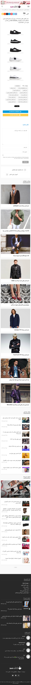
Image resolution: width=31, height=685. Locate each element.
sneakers (17, 86)
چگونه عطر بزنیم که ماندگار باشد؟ (14, 425)
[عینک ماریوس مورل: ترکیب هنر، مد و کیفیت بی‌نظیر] (25, 539)
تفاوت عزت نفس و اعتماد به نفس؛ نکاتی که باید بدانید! (12, 552)
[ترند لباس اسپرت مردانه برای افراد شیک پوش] (15, 368)
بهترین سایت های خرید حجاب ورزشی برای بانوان (12, 418)
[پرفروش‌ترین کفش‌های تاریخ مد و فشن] (15, 293)
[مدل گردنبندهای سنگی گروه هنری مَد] (26, 604)
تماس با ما (8, 672)
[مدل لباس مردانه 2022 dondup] (15, 318)
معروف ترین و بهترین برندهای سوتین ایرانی (11, 544)
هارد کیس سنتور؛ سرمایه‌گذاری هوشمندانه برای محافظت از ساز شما (12, 523)
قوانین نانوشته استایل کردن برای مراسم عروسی (12, 616)
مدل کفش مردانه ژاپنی (10, 99)
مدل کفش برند (24, 95)
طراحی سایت (26, 587)
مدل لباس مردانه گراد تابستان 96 (15, 609)
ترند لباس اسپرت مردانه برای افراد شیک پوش (19, 380)
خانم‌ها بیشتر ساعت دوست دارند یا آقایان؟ (12, 460)
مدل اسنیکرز (13, 88)
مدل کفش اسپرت (16, 90)
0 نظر (3, 10)
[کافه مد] (15, 668)
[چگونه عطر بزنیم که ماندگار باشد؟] (25, 427)
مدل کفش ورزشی (12, 102)
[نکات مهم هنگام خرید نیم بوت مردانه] (15, 244)
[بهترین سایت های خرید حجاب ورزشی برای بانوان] (25, 420)
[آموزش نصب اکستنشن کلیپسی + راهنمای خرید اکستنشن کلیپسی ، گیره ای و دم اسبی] (25, 511)
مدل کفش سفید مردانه (13, 95)
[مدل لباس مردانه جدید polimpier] (15, 194)
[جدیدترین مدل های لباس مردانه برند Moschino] (15, 393)
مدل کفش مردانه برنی (23, 99)
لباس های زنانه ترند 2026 (15, 439)
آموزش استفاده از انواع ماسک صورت (13, 558)
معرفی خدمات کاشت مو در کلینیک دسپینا (12, 467)
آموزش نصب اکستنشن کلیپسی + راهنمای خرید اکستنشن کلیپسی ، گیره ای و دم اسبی (11, 509)
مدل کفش (25, 90)
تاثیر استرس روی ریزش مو (15, 453)
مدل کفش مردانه (12, 97)
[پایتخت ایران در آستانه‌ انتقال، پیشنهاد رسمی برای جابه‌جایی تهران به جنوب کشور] (25, 518)
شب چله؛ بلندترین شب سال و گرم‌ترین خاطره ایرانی (12, 502)
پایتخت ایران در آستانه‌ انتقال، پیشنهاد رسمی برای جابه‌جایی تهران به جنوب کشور (11, 516)
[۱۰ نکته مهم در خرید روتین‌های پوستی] (25, 532)
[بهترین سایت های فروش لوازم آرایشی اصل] (15, 489)
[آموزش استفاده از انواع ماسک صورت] (25, 560)
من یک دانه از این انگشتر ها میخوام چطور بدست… (13, 638)
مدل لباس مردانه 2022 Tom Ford (21, 355)
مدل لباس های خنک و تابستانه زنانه (14, 623)
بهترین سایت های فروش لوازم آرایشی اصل (18, 494)
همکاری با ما (14, 672)
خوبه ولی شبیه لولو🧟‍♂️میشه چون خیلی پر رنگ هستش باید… (14, 658)
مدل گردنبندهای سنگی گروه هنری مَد (14, 602)
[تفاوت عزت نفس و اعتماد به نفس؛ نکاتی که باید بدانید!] (25, 553)
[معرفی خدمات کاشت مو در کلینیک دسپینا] (25, 469)
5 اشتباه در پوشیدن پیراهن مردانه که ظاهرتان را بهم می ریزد (16, 231)
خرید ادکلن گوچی (25, 585)
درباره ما (23, 672)
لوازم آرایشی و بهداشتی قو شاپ (22, 593)
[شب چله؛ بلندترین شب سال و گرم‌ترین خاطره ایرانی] (25, 503)
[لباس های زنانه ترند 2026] (25, 441)
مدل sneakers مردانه (22, 88)
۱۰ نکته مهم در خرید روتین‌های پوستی (13, 530)
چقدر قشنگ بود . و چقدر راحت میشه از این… (14, 651)
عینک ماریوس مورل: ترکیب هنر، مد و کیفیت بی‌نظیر (11, 537)
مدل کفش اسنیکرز (23, 93)
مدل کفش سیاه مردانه (23, 97)
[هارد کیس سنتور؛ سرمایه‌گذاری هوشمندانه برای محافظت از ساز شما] (25, 525)
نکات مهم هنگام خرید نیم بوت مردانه (21, 256)
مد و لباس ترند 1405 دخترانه (15, 446)
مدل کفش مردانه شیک (22, 102)
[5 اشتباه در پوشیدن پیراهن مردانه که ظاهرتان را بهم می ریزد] (15, 219)
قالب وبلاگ (26, 589)
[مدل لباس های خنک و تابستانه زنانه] (26, 625)
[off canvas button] (28, 6)
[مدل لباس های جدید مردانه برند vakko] (15, 269)
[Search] (2, 6)
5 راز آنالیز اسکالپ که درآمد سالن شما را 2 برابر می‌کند (12, 432)
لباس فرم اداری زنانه (24, 591)
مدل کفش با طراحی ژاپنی (12, 93)
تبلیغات (19, 672)
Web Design (26, 583)
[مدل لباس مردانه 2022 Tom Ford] (15, 343)
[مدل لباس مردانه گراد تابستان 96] (26, 609)
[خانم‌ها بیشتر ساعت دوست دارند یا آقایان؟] (25, 462)
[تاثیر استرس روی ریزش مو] (25, 455)
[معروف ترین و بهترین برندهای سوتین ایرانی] (25, 546)
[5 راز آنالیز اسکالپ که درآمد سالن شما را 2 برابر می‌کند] (25, 434)
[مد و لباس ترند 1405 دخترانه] (25, 448)
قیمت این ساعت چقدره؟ (18, 644)
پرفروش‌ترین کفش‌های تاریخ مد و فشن (20, 305)
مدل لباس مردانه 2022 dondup (21, 330)
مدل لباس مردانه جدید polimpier (21, 206)
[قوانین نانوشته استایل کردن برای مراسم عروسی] (26, 618)
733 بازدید (20, 496)
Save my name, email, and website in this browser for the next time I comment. (16, 158)
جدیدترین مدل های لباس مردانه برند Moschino (18, 405)
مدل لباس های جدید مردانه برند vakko (20, 281)
